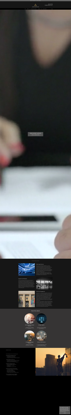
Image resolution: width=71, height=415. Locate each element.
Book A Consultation (35, 134)
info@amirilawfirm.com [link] (49, 5)
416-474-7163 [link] (50, 4)
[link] (35, 4)
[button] (52, 8)
